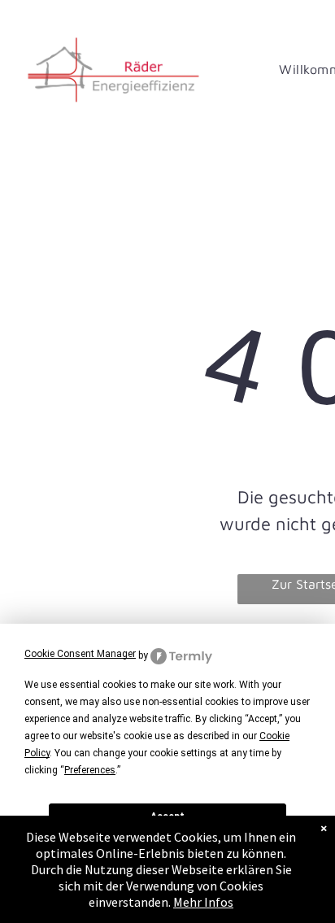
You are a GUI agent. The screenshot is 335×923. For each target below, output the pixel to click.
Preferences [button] (89, 770)
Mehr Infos (203, 902)
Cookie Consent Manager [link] (80, 654)
